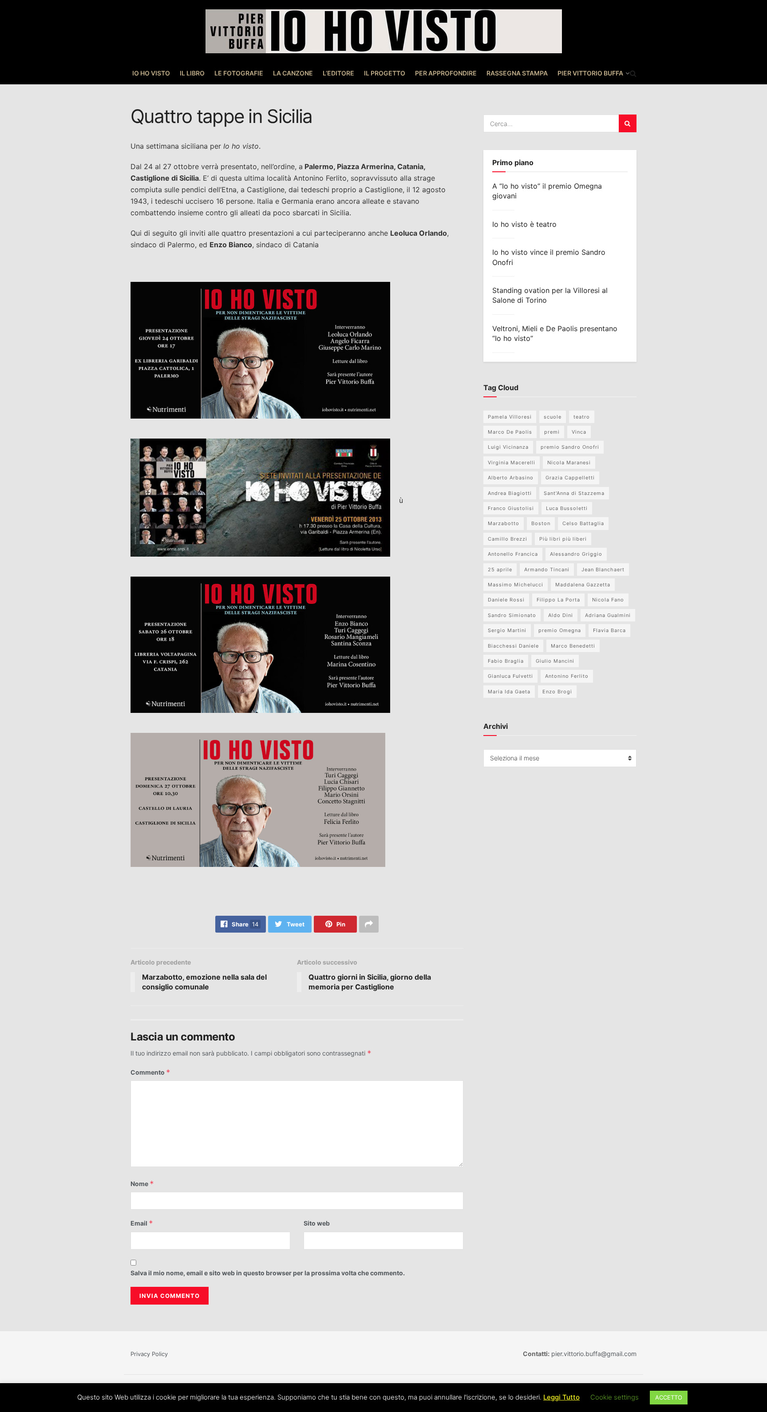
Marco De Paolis (510, 432)
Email (141, 1223)
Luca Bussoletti (567, 508)
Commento (150, 1072)
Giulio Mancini (555, 661)
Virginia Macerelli (511, 462)
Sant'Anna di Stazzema (574, 493)
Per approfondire (446, 73)
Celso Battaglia (583, 523)
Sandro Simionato (512, 615)
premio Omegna (559, 630)
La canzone (293, 73)
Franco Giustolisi (511, 508)
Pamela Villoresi (510, 417)
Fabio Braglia (506, 661)
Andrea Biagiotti (510, 493)
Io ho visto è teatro (524, 224)
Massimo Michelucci (515, 584)
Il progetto (384, 73)
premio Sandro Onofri (570, 447)
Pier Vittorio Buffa (590, 73)
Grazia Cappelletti (570, 478)
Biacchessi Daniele (513, 646)
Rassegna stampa (517, 73)
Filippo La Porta (558, 600)
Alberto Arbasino (511, 478)
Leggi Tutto (561, 1397)
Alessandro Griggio (576, 554)
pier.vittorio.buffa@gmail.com (593, 1353)
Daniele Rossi (506, 600)
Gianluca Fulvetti (510, 676)
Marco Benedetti (573, 646)
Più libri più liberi (563, 539)
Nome (142, 1183)
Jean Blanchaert (603, 569)
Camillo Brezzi (507, 539)
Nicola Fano (608, 600)
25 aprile (500, 569)
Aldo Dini (560, 615)
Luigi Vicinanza (508, 447)
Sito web (317, 1223)
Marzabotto (503, 523)
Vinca (579, 432)
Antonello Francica (513, 554)
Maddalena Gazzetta (582, 584)
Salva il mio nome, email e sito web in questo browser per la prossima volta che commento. (267, 1273)
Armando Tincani (546, 569)
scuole (552, 417)
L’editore (338, 73)
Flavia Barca (609, 630)
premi (552, 432)
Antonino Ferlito (567, 676)
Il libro (192, 73)
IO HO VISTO (151, 73)
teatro (581, 417)
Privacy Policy (149, 1353)
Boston (540, 523)
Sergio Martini (507, 630)
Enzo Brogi (557, 691)
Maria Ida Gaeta (509, 691)
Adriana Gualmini (608, 615)
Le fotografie (238, 73)
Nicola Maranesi (569, 462)
